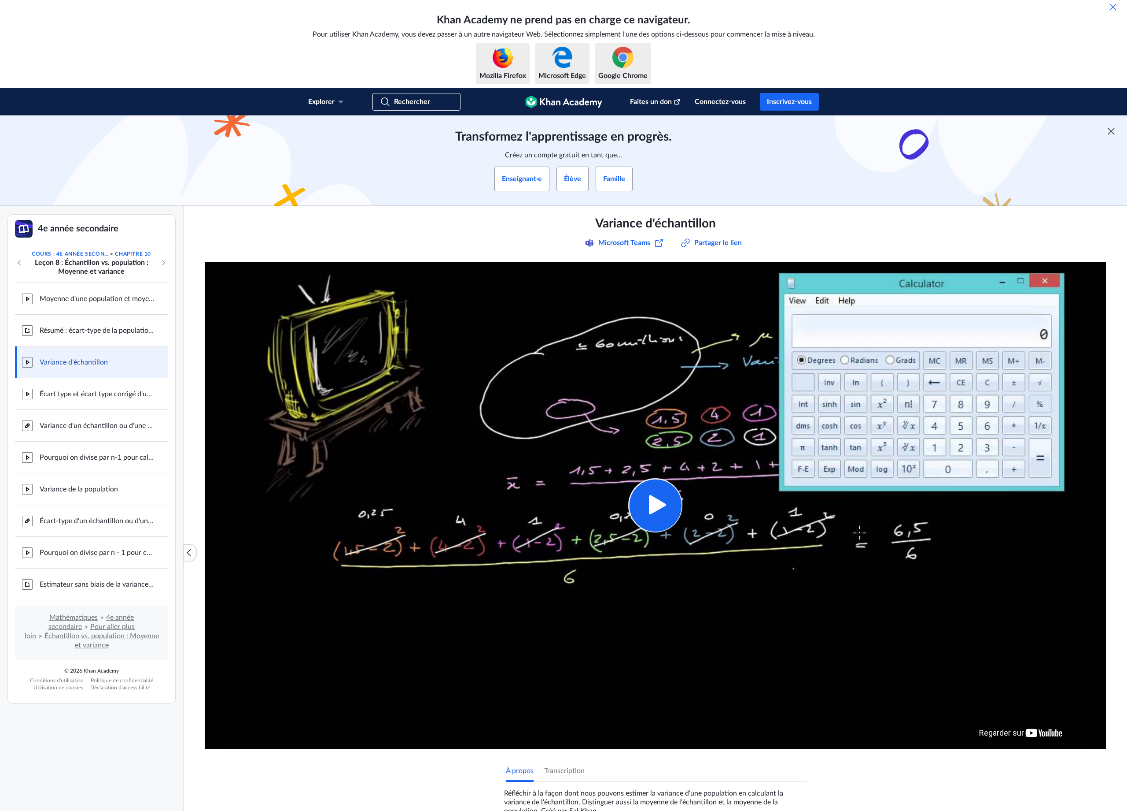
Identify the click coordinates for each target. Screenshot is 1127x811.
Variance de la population (79, 489)
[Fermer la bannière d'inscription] (1111, 131)
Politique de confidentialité (122, 680)
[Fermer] (1113, 7)
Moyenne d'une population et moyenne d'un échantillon (97, 298)
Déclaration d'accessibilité (120, 687)
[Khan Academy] (563, 102)
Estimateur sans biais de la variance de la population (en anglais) (97, 584)
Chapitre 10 (133, 254)
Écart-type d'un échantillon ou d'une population (97, 521)
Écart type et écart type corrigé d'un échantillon (97, 394)
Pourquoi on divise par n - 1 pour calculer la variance (97, 552)
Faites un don (651, 101)
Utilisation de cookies (58, 687)
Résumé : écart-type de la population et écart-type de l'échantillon (97, 330)
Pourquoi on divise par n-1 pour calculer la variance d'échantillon (97, 457)
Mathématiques (73, 617)
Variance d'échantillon (74, 362)
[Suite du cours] (163, 262)
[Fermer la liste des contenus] (190, 553)
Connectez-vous (720, 101)
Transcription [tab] (564, 770)
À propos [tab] (520, 770)
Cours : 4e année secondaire (70, 254)
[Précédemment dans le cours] (19, 262)
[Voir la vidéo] (655, 505)
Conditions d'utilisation (57, 680)
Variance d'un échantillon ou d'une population (97, 425)
